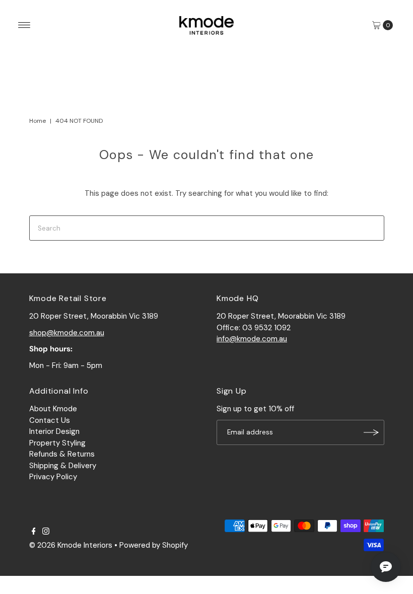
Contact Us (49, 420)
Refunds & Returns (62, 454)
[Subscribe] (371, 432)
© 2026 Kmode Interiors (70, 545)
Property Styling (57, 443)
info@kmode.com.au (252, 339)
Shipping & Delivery (62, 466)
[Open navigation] (24, 25)
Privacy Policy (53, 477)
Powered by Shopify (153, 545)
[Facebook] (34, 532)
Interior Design (54, 431)
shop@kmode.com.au (66, 333)
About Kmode (53, 409)
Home (37, 121)
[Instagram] (45, 532)
